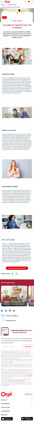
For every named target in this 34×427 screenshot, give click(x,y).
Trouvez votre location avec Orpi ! (17, 268)
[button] (17, 400)
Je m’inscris (28, 346)
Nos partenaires (5, 403)
